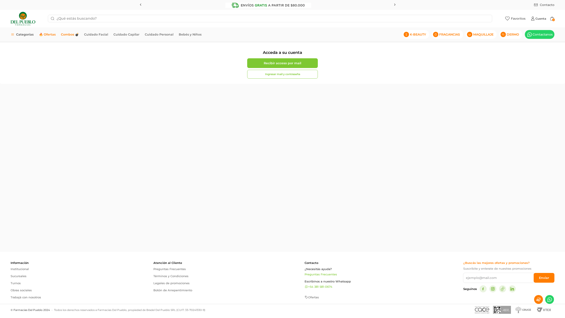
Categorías (25, 34)
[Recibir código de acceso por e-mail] (282, 63)
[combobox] (270, 19)
